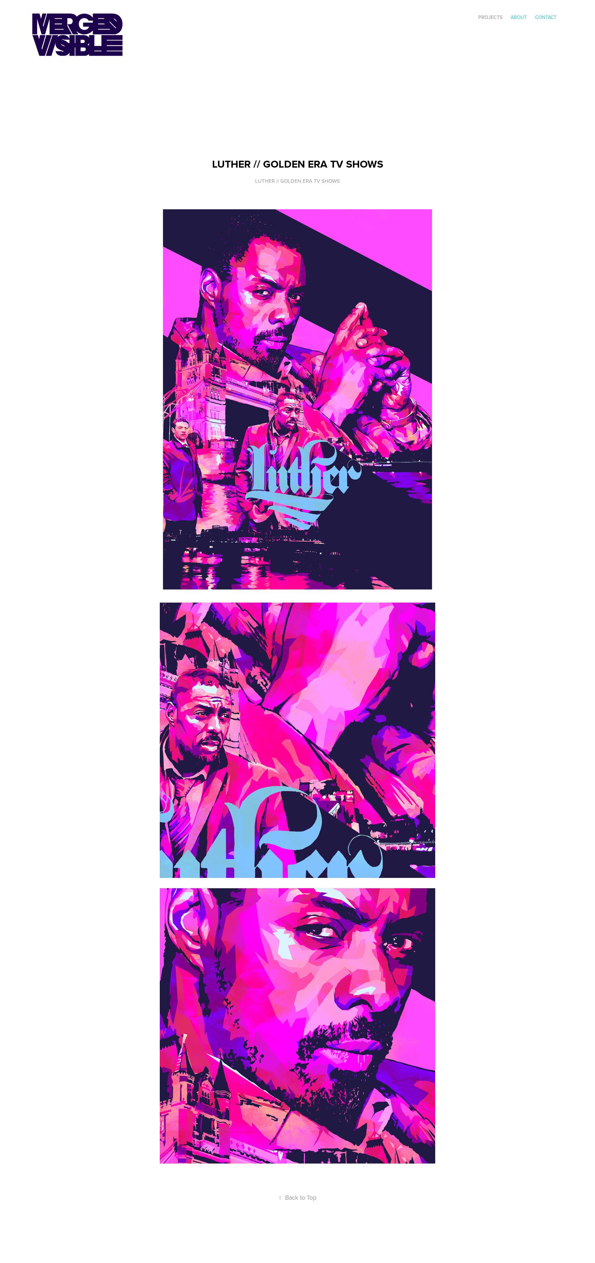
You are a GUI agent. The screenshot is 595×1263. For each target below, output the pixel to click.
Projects (490, 17)
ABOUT (519, 17)
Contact (545, 17)
